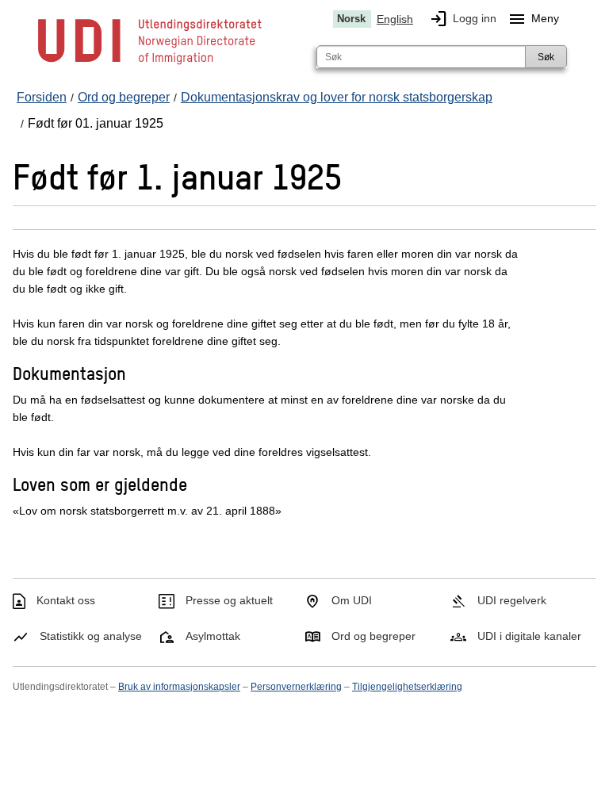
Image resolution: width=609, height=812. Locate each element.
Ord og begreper (373, 636)
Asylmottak (213, 636)
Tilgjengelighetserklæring (407, 686)
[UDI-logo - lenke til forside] (150, 63)
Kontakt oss (65, 600)
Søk (546, 57)
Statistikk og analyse (91, 636)
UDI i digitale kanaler (529, 636)
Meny (533, 19)
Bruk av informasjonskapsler (179, 686)
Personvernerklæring (296, 686)
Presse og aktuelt (229, 600)
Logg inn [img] (462, 19)
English (395, 19)
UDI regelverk (511, 600)
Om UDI (351, 600)
